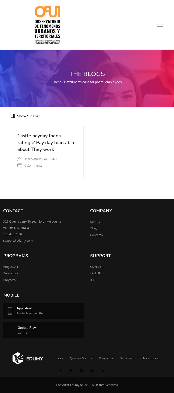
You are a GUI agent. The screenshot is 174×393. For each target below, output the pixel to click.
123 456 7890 (12, 234)
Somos (95, 222)
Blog (93, 228)
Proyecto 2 (10, 273)
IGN (92, 280)
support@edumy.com (18, 240)
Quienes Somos (81, 358)
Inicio (59, 358)
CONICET (96, 267)
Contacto (96, 235)
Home (57, 82)
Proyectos (106, 358)
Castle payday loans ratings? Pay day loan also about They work (45, 143)
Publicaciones (149, 358)
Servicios (126, 358)
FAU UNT (96, 273)
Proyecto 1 (10, 267)
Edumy (74, 385)
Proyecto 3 (10, 280)
